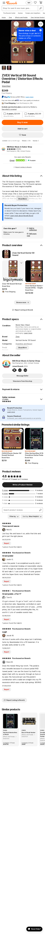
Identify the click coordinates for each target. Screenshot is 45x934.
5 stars (5, 490)
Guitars (20, 13)
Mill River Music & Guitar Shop (19, 147)
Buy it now (22, 122)
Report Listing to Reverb (23, 167)
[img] (11, 149)
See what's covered (9, 109)
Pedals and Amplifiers (32, 13)
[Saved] (35, 2)
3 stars (5, 497)
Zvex (18, 337)
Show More (22, 199)
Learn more (28, 333)
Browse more (21, 302)
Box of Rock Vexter (28, 732)
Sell (29, 3)
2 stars (5, 500)
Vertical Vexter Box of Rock (10, 733)
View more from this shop (22, 381)
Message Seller (22, 376)
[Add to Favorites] (40, 24)
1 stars (5, 503)
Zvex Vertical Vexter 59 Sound (23, 254)
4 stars (5, 493)
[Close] (40, 30)
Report (6, 543)
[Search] (40, 8)
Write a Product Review (22, 485)
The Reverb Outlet (9, 13)
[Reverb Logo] (11, 2)
